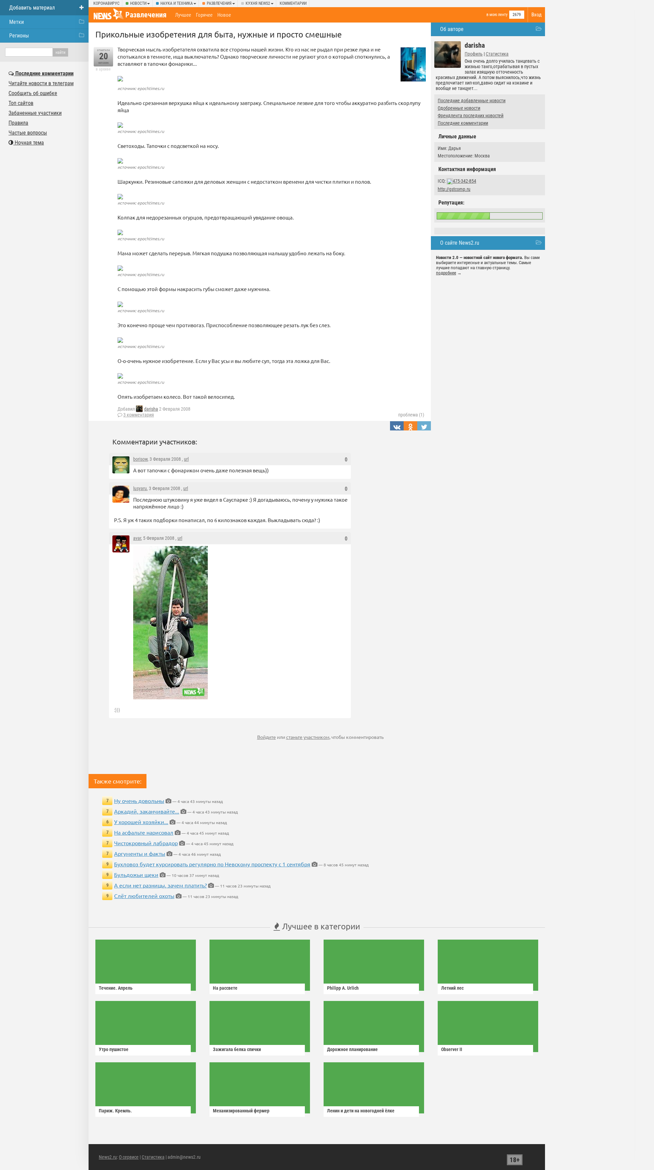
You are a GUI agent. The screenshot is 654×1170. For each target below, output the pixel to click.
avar (137, 538)
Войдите (266, 737)
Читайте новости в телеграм (41, 83)
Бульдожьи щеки (136, 874)
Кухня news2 (258, 3)
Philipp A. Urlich (343, 988)
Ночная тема (28, 142)
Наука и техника (176, 3)
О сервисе (129, 1157)
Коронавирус (106, 3)
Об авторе (452, 29)
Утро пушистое (113, 1049)
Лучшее (183, 15)
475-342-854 (464, 181)
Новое (224, 15)
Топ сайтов (21, 103)
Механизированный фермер (241, 1110)
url (186, 459)
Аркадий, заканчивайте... (146, 811)
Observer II (451, 1049)
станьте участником (307, 737)
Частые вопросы (28, 133)
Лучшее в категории (320, 926)
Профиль (474, 54)
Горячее (204, 15)
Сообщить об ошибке (33, 93)
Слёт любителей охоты (144, 895)
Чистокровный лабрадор (146, 842)
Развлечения (219, 3)
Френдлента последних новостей (470, 115)
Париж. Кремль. (115, 1110)
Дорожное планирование (352, 1049)
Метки (16, 22)
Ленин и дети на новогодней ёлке (360, 1110)
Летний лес (452, 988)
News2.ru (108, 1157)
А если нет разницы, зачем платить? (160, 885)
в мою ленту (497, 14)
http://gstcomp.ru (454, 189)
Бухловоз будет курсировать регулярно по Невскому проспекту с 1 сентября (212, 864)
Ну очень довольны (139, 800)
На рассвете (225, 988)
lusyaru (140, 488)
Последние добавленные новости (471, 100)
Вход (536, 15)
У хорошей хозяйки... (141, 821)
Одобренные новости (459, 108)
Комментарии (293, 3)
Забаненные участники (35, 113)
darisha (151, 409)
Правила (18, 123)
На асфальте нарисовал (143, 832)
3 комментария (138, 414)
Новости (138, 3)
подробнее (446, 272)
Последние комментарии (463, 123)
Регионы (19, 35)
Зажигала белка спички (237, 1049)
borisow (140, 459)
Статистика (497, 54)
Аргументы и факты (139, 853)
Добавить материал (32, 7)
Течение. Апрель (116, 988)
